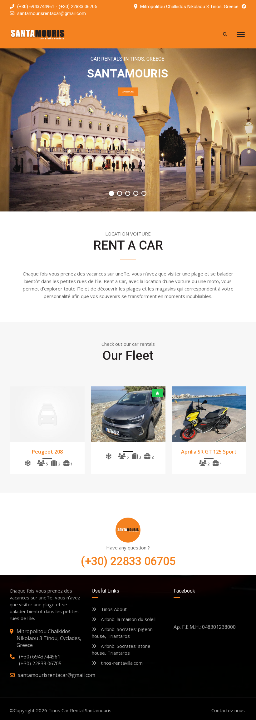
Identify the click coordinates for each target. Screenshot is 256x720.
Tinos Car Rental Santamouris (79, 710)
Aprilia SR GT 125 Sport (209, 451)
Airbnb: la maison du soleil (127, 619)
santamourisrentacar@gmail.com (51, 13)
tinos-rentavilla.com (121, 663)
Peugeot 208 (47, 451)
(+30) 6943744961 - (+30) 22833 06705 (56, 6)
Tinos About (113, 609)
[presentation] (21, 428)
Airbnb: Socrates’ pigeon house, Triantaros (122, 632)
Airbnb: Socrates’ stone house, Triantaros (121, 649)
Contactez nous (228, 710)
